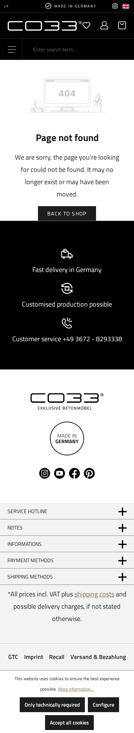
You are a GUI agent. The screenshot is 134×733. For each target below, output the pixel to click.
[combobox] (78, 49)
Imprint (33, 656)
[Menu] (11, 49)
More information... (76, 688)
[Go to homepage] (37, 25)
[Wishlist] (86, 25)
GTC (13, 656)
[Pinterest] (89, 472)
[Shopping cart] (120, 25)
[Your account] (104, 25)
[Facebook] (74, 472)
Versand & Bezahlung (98, 656)
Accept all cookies (69, 722)
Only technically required (52, 704)
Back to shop (67, 213)
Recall (56, 656)
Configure (103, 704)
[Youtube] (60, 472)
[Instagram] (115, 5)
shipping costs (94, 594)
